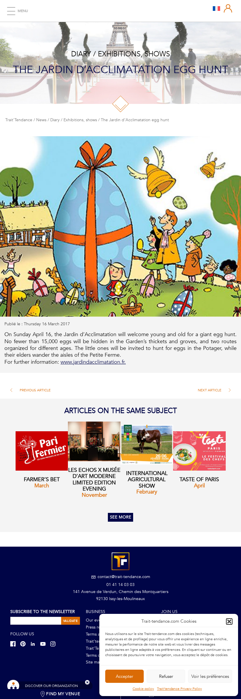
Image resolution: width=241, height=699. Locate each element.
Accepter (124, 676)
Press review (97, 627)
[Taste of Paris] (199, 451)
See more (120, 517)
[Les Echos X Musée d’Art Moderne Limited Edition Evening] (94, 441)
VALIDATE (70, 621)
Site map (94, 662)
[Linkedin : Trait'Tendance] (34, 643)
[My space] (228, 8)
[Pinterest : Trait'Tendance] (24, 643)
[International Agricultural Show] (146, 444)
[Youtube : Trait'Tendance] (44, 643)
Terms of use (97, 655)
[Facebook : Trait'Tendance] (14, 643)
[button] (229, 621)
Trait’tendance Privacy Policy (179, 688)
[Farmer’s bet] (42, 451)
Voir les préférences (210, 676)
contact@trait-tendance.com (123, 577)
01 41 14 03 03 (120, 584)
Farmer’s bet (42, 479)
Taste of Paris (199, 479)
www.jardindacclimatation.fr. (93, 362)
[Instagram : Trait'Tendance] (54, 643)
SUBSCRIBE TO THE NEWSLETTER (42, 611)
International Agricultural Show (147, 480)
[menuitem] (216, 8)
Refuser (166, 676)
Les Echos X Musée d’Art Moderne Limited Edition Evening (94, 479)
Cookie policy (143, 688)
